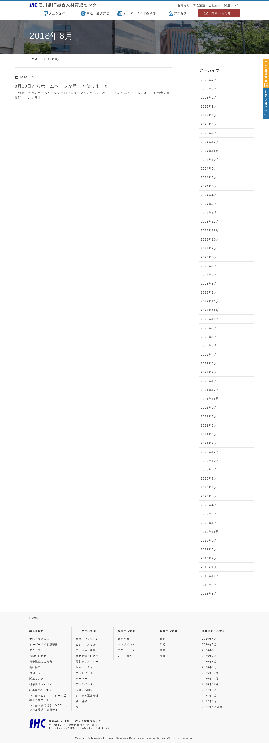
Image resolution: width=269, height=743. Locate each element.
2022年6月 (209, 345)
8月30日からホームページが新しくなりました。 (64, 86)
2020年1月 (209, 523)
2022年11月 (210, 310)
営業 (163, 650)
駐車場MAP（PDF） (42, 690)
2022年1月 (209, 381)
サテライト (83, 707)
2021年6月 (209, 425)
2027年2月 (209, 695)
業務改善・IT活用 (87, 655)
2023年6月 (209, 266)
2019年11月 (210, 531)
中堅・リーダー (128, 650)
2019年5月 (209, 549)
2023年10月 (210, 239)
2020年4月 (209, 505)
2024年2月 (209, 204)
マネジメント (126, 644)
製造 (163, 644)
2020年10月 (210, 461)
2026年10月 (210, 672)
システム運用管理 (87, 695)
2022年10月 (210, 319)
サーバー (81, 678)
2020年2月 (209, 514)
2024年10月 (210, 159)
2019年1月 (209, 567)
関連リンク (232, 5)
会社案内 (215, 5)
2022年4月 (209, 354)
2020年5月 (209, 496)
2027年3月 (209, 701)
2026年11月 (210, 678)
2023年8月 (209, 257)
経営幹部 (123, 638)
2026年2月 (209, 97)
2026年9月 (209, 667)
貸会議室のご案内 (40, 661)
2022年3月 (209, 363)
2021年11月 (210, 398)
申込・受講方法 (98, 13)
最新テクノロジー (87, 661)
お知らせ (184, 5)
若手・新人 (125, 655)
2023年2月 (209, 292)
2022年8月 (209, 337)
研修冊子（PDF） (41, 684)
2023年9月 (209, 248)
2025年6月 (209, 115)
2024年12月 (210, 142)
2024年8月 (209, 177)
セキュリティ (84, 667)
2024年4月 (209, 195)
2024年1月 (209, 212)
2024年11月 (210, 151)
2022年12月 (210, 301)
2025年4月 (209, 124)
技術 (163, 638)
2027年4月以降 (212, 707)
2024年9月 (209, 168)
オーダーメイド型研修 (139, 13)
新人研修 (81, 701)
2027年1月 (209, 690)
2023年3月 (209, 283)
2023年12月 (210, 221)
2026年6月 (209, 88)
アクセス (180, 13)
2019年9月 (209, 540)
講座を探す (57, 13)
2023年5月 (209, 274)
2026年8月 (209, 661)
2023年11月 (210, 230)
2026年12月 (210, 684)
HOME (33, 618)
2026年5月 (209, 644)
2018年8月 (209, 593)
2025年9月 (209, 106)
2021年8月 (209, 416)
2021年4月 (209, 434)
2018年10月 (210, 576)
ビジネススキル (86, 644)
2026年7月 (209, 80)
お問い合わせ (221, 13)
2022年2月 (209, 372)
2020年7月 (209, 478)
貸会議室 (199, 5)
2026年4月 (209, 638)
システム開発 (84, 690)
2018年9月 (209, 584)
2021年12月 (210, 390)
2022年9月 (209, 328)
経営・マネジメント (89, 638)
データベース (84, 684)
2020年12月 (210, 452)
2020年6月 (209, 487)
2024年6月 (209, 186)
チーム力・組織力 (87, 650)
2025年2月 (209, 133)
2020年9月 (209, 469)
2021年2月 (209, 443)
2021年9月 (209, 407)
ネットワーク (84, 672)
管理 (163, 655)
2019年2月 (209, 558)
